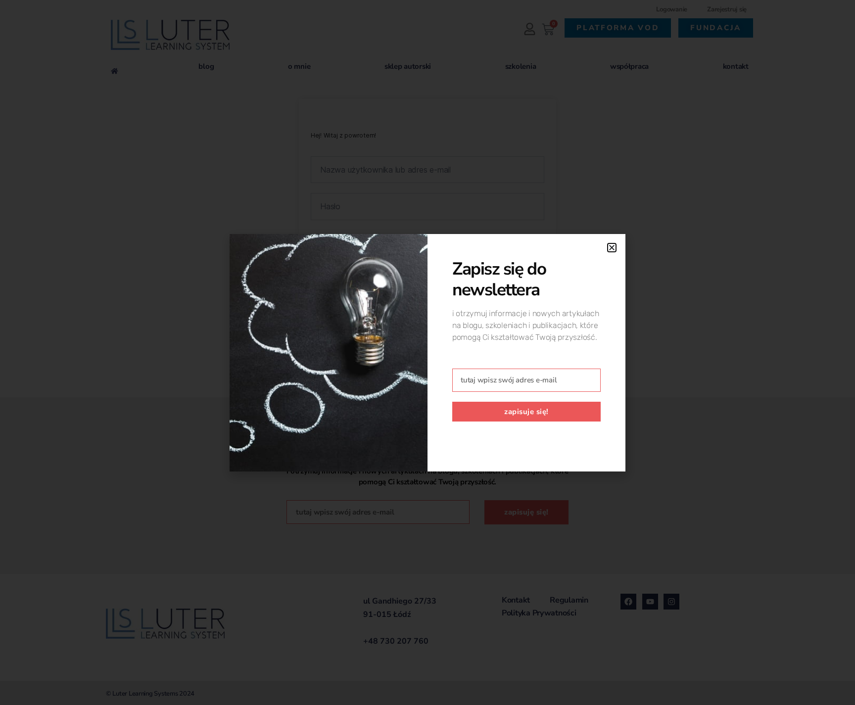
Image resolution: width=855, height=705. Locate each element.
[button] (612, 247)
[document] (427, 352)
